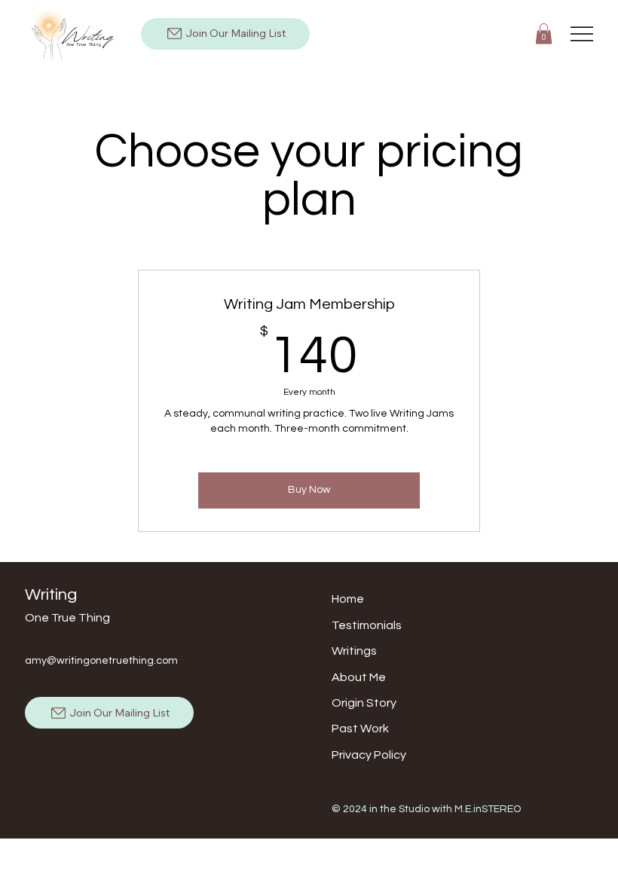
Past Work (360, 729)
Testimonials (367, 625)
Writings (354, 651)
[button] (543, 33)
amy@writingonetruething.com (101, 660)
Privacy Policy (369, 755)
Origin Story (364, 703)
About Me (359, 677)
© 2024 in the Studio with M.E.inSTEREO (426, 809)
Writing (51, 594)
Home (348, 599)
